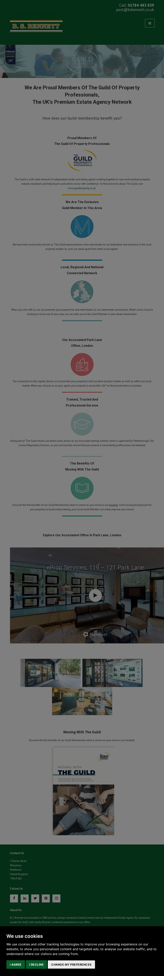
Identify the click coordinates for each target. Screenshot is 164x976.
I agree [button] (16, 964)
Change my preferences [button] (71, 964)
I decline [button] (36, 964)
